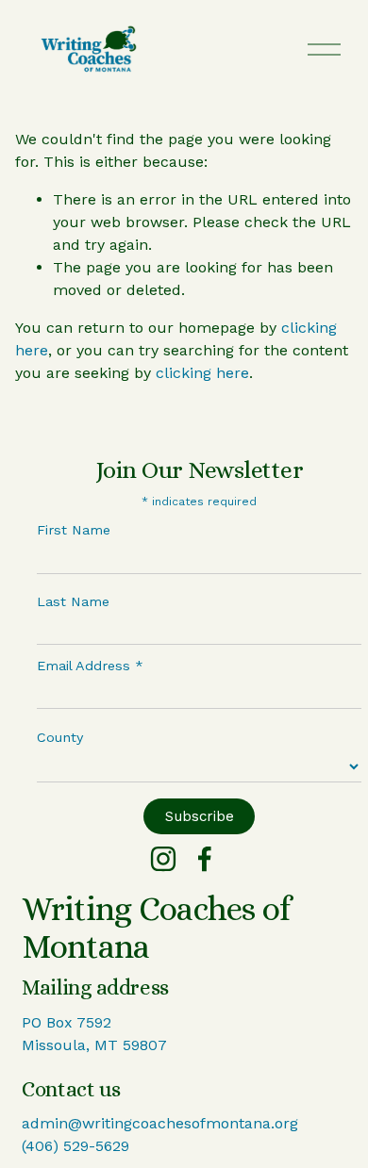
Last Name (73, 601)
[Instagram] (163, 859)
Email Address (90, 665)
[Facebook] (205, 859)
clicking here (202, 373)
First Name (73, 529)
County (60, 737)
